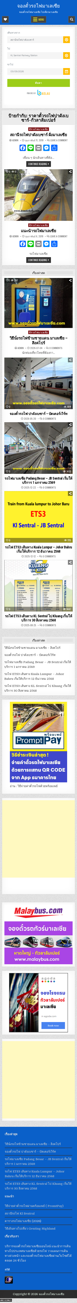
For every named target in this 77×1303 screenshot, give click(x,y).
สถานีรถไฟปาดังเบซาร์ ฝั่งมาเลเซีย (38, 134)
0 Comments (55, 348)
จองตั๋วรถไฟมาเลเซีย (38, 5)
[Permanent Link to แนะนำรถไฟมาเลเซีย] (38, 195)
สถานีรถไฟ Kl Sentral (20, 1213)
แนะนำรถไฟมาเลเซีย (38, 230)
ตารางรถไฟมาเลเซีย (18, 1221)
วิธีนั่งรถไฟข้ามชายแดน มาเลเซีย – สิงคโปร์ (39, 340)
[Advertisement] (38, 839)
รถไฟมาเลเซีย (40, 129)
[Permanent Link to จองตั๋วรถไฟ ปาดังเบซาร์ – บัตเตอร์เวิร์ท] (38, 383)
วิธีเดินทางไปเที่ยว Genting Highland (30, 1228)
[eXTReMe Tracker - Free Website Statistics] (9, 1282)
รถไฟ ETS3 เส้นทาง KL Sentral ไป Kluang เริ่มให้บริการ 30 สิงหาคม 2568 (38, 618)
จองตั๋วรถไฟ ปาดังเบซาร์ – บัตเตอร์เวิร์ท (39, 414)
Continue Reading (37, 164)
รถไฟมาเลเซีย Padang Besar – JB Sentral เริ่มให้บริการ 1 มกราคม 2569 (38, 480)
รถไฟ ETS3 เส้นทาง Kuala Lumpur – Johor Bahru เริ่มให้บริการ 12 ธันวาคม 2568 (38, 549)
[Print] (38, 148)
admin (15, 140)
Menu (41, 19)
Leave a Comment (59, 140)
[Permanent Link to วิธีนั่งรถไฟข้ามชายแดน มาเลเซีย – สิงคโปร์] (38, 303)
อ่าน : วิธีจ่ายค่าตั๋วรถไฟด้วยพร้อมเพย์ (34, 786)
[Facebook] (23, 148)
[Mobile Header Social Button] (5, 19)
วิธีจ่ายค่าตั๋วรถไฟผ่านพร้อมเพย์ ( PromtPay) (34, 1206)
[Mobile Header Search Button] (71, 19)
